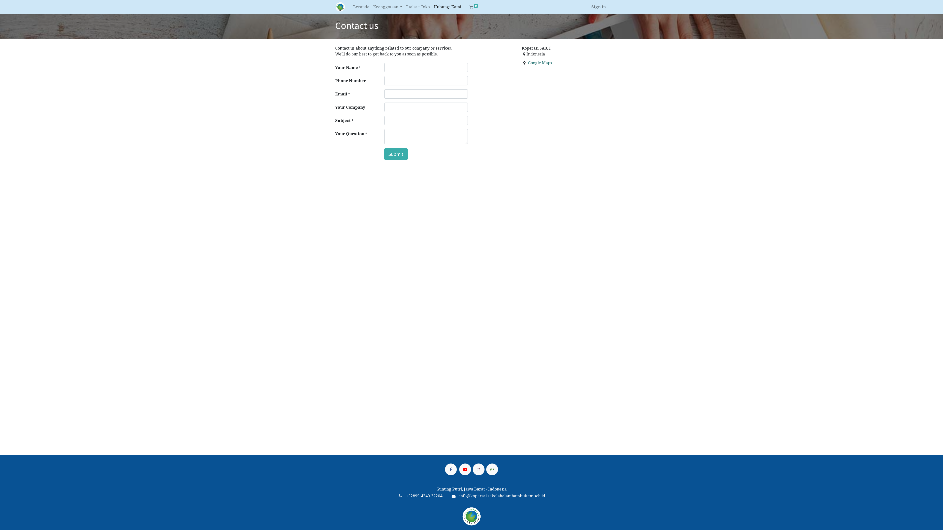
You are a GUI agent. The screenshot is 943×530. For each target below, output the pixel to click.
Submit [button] (395, 154)
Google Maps (540, 63)
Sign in (598, 7)
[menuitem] (361, 7)
